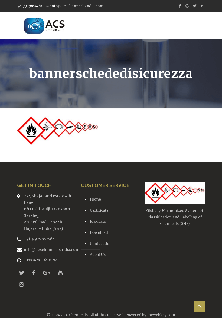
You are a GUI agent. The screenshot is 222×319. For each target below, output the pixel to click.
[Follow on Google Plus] (46, 272)
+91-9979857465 (39, 239)
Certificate (99, 210)
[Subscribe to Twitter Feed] (21, 272)
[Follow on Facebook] (33, 272)
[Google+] (187, 5)
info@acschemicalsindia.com (76, 6)
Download (99, 232)
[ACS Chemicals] (44, 25)
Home (95, 199)
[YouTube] (202, 5)
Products (98, 221)
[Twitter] (195, 5)
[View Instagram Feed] (21, 284)
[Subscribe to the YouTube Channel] (60, 272)
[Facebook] (180, 5)
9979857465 (32, 6)
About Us (98, 254)
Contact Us (99, 243)
